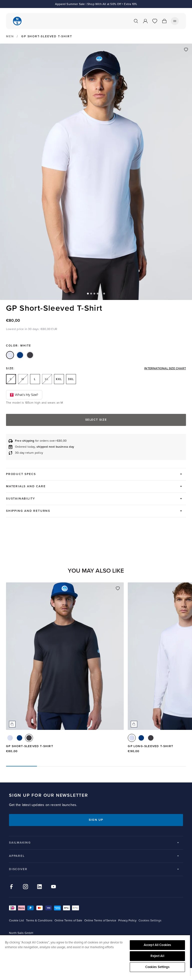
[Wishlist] (155, 21)
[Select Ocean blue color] (20, 738)
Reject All (157, 956)
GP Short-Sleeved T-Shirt (29, 746)
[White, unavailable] (10, 355)
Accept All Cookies (157, 945)
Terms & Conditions (39, 920)
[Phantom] (30, 355)
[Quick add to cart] (12, 724)
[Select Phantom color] (29, 738)
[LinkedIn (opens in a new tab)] (39, 886)
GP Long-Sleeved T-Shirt (150, 746)
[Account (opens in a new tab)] (145, 21)
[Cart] (164, 21)
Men (10, 36)
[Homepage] (17, 21)
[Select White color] (10, 738)
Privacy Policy (127, 920)
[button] (88, 293)
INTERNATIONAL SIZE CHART (165, 368)
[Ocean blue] (20, 355)
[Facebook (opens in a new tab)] (11, 886)
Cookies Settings (157, 967)
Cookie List (16, 920)
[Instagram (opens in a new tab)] (25, 886)
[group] (65, 670)
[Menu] (175, 21)
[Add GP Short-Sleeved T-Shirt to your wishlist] (186, 49)
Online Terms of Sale (68, 920)
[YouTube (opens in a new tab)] (53, 886)
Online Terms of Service (100, 920)
